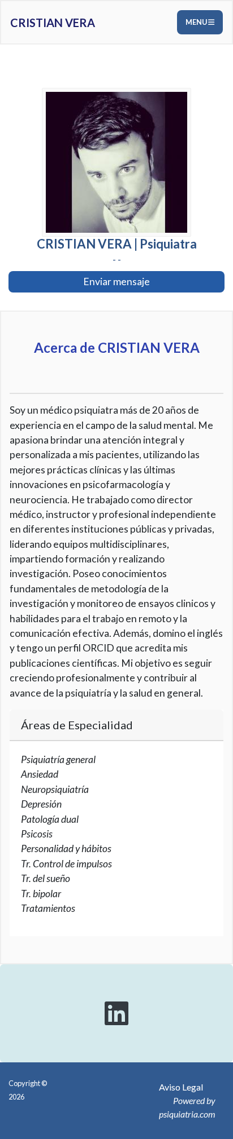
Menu (196, 21)
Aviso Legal (181, 1087)
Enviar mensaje (116, 281)
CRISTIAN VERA (52, 22)
